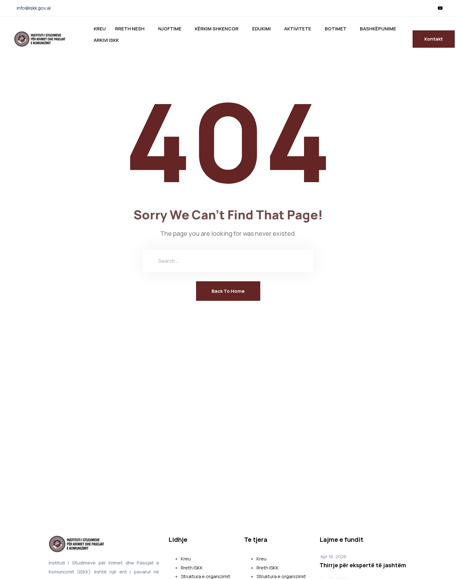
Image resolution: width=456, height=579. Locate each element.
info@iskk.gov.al (34, 8)
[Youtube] (440, 8)
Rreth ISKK (192, 567)
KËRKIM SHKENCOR (217, 28)
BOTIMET (335, 28)
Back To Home (228, 291)
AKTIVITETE (297, 28)
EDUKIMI (261, 28)
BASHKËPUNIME (378, 28)
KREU (100, 28)
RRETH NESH (130, 28)
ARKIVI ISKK (106, 40)
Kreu (186, 558)
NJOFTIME (169, 28)
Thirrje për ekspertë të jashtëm (363, 565)
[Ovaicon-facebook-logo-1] (430, 8)
